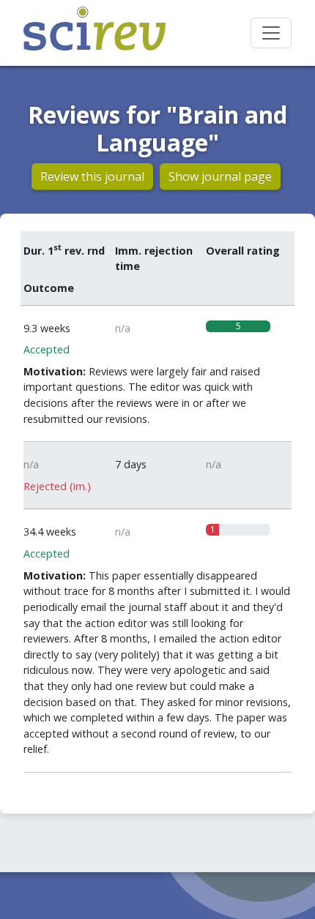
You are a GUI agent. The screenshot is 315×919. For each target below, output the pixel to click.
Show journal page (220, 176)
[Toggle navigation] (271, 33)
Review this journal (92, 176)
